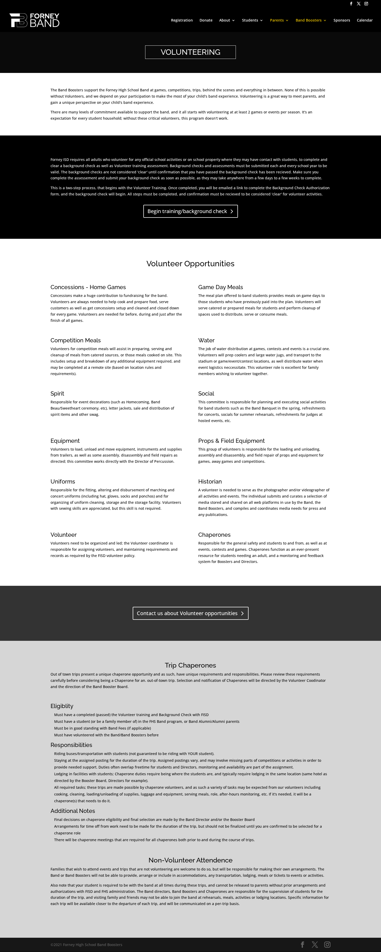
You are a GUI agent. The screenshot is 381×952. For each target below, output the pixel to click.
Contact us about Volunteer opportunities (187, 613)
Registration (182, 20)
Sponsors (342, 20)
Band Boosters (309, 20)
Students (250, 20)
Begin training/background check (187, 211)
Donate (206, 20)
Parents (277, 20)
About (224, 20)
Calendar (365, 20)
